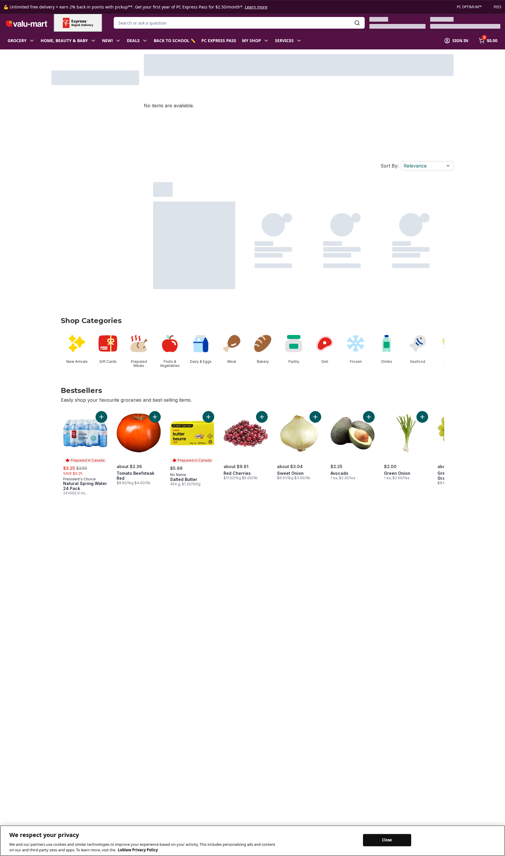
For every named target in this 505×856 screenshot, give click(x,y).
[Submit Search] (357, 23)
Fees (497, 7)
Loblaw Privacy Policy (138, 849)
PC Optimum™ (469, 7)
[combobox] (239, 23)
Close (387, 840)
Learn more (256, 7)
